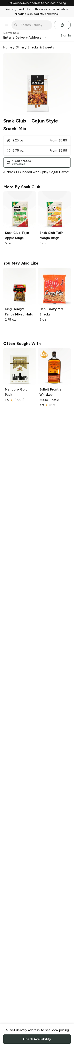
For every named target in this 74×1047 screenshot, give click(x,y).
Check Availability (37, 1039)
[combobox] (34, 25)
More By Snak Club (21, 186)
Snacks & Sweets (41, 47)
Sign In (65, 35)
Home (7, 47)
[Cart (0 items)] (62, 25)
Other (19, 47)
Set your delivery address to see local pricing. (37, 3)
